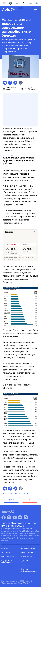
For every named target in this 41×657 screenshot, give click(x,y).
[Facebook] (3, 517)
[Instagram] (26, 517)
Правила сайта (26, 557)
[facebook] (10, 83)
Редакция (24, 561)
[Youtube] (15, 517)
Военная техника (7, 557)
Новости (4, 548)
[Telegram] (20, 517)
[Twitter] (9, 517)
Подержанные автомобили (6, 562)
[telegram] (5, 83)
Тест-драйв (5, 552)
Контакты (24, 565)
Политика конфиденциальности (28, 570)
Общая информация (28, 548)
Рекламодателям (26, 552)
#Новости (8, 494)
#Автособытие (22, 494)
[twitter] (15, 83)
